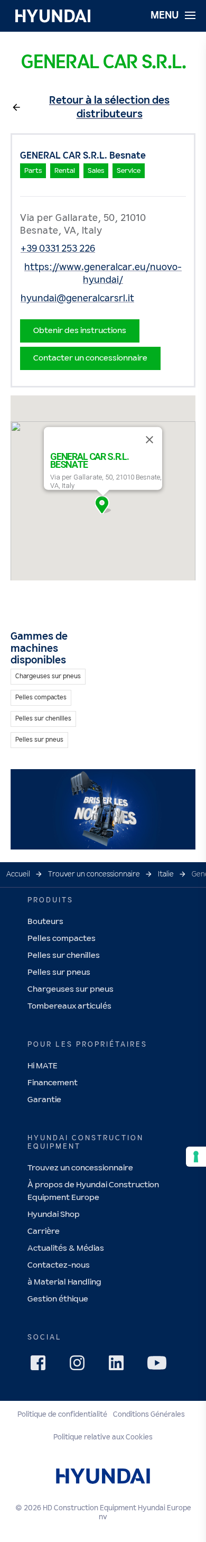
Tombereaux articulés (69, 1006)
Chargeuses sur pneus (70, 989)
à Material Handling (64, 1282)
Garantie (44, 1099)
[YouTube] (158, 1364)
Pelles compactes (61, 938)
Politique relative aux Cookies (103, 1437)
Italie (166, 874)
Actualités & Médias (65, 1248)
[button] (103, 505)
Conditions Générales (149, 1414)
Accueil (18, 874)
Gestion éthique (57, 1299)
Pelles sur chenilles (63, 955)
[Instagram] (80, 1366)
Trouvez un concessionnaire (80, 1168)
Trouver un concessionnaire (94, 874)
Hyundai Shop (53, 1214)
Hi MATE (42, 1065)
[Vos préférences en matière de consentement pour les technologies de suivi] (196, 1157)
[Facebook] (41, 1366)
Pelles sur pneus (58, 972)
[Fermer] (149, 440)
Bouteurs (45, 921)
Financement (52, 1082)
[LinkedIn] (119, 1366)
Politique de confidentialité (62, 1414)
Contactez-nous (58, 1265)
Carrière (43, 1231)
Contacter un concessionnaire (90, 358)
